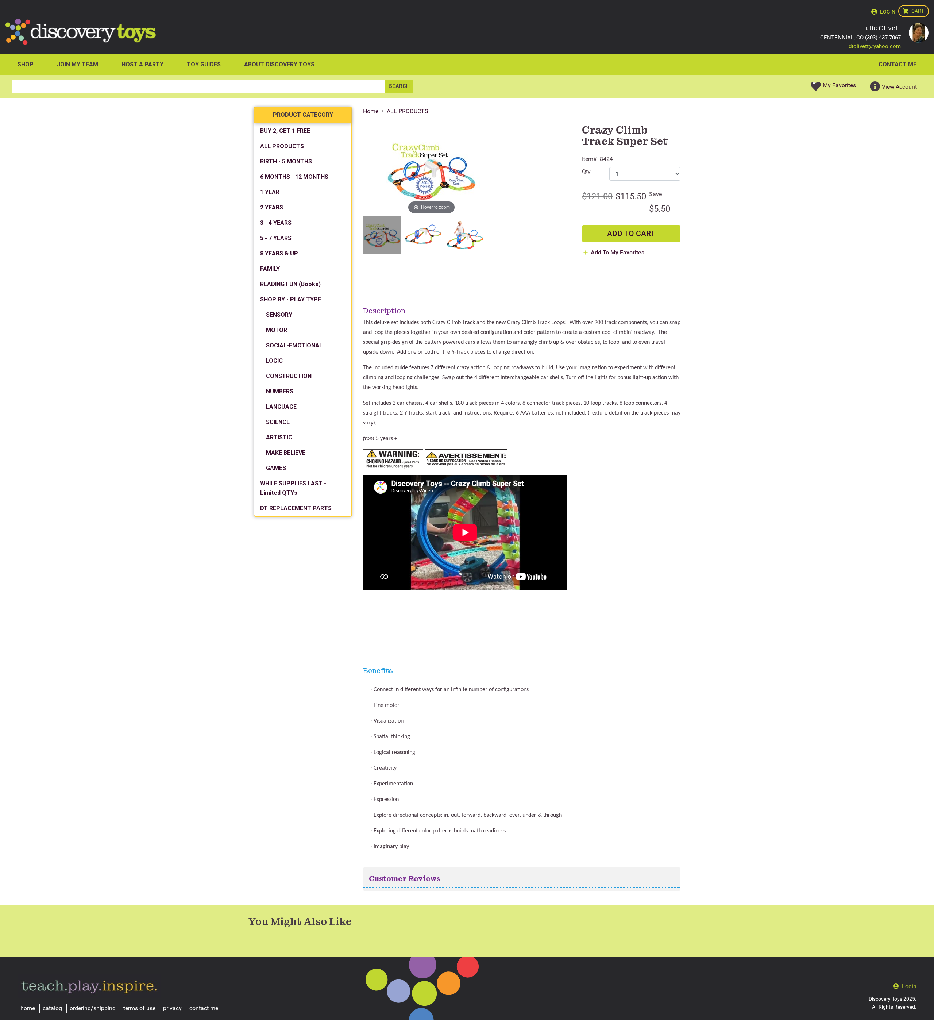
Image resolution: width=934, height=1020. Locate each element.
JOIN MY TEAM (77, 64)
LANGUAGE (281, 406)
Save (655, 193)
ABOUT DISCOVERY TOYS (279, 64)
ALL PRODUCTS (407, 111)
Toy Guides (204, 64)
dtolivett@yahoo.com (875, 46)
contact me (203, 1008)
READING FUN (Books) (290, 284)
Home (370, 111)
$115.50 (630, 196)
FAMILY (270, 268)
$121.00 (597, 196)
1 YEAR (269, 192)
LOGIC (274, 360)
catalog (52, 1008)
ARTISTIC (279, 437)
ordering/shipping (93, 1008)
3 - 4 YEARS (276, 222)
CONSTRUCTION (289, 376)
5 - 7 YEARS (276, 238)
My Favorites (839, 85)
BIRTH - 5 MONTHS (286, 161)
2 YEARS (271, 207)
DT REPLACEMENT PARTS (296, 508)
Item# (589, 158)
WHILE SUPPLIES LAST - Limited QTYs (293, 488)
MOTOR (276, 330)
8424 (606, 158)
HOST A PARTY (142, 64)
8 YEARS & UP (279, 253)
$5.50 (659, 209)
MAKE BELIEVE (285, 452)
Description (384, 311)
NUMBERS (279, 391)
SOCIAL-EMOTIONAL (294, 345)
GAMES (276, 468)
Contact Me (897, 64)
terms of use (139, 1008)
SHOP (26, 64)
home (27, 1008)
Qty (586, 171)
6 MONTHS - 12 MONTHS (294, 176)
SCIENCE (278, 422)
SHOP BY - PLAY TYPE (290, 299)
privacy (172, 1008)
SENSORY (279, 314)
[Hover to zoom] (431, 170)
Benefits (378, 670)
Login (887, 12)
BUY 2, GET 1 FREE (285, 130)
